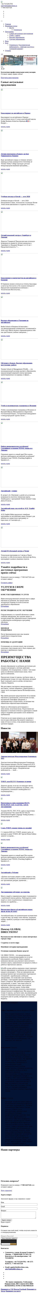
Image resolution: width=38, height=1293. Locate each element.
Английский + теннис (9, 491)
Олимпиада (18, 30)
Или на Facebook (20, 1289)
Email (3, 1206)
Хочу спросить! (6, 1190)
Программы (9, 32)
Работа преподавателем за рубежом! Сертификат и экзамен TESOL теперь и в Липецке (16, 448)
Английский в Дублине (9, 872)
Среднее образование (17, 39)
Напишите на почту (13, 1291)
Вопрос (3, 1211)
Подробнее (5, 606)
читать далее (5, 127)
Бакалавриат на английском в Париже (15, 113)
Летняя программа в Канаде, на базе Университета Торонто (15, 155)
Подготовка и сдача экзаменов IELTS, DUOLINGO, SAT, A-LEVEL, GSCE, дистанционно (15, 805)
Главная (8, 24)
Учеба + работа (14, 35)
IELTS (11, 28)
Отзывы (8, 50)
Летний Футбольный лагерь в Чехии (15, 551)
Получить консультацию (9, 78)
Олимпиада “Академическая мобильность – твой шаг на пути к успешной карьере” (21, 47)
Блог (6, 43)
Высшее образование (16, 37)
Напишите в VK (7, 1289)
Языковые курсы (11, 26)
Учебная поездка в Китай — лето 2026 (15, 196)
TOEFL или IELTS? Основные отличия (16, 781)
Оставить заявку (7, 583)
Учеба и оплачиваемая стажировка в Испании (18, 406)
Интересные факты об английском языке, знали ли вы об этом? (17, 910)
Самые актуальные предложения (21, 33)
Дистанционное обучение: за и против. (15, 892)
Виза (7, 41)
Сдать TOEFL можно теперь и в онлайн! (16, 828)
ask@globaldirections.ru (9, 6)
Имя (2, 1202)
